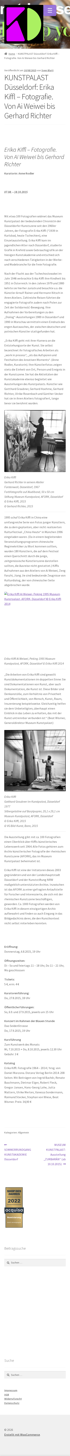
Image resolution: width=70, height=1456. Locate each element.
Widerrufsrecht (13, 1398)
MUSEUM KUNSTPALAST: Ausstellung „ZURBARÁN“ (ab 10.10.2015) (55, 1154)
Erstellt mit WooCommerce (22, 1434)
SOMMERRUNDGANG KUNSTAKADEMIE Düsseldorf (17, 1152)
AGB (6, 1394)
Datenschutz (11, 1403)
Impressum (10, 1390)
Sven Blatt (47, 70)
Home (12, 53)
